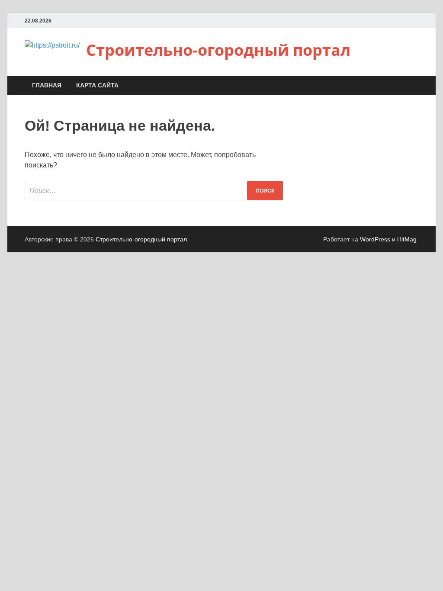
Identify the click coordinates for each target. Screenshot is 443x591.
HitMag (407, 239)
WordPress (375, 239)
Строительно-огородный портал (218, 50)
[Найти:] (154, 190)
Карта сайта (97, 85)
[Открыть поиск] (414, 86)
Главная (46, 85)
